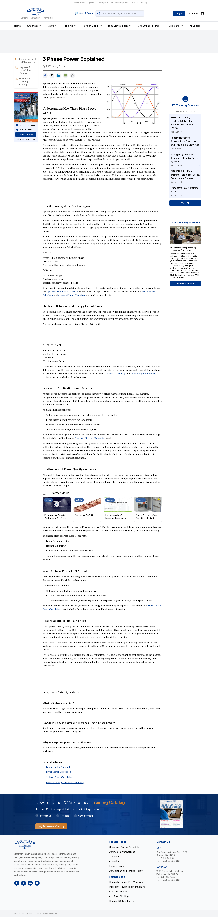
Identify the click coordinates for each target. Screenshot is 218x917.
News (50, 25)
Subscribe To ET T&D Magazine (27, 60)
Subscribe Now (26, 134)
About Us (114, 861)
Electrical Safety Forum (121, 901)
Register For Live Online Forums (25, 70)
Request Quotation (185, 283)
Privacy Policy (116, 866)
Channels (32, 25)
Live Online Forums (148, 25)
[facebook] (45, 75)
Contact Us (115, 856)
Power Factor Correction (58, 771)
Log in (179, 13)
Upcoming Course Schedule (124, 847)
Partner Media (90, 25)
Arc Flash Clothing (139, 2)
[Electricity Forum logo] (35, 12)
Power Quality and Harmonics (90, 438)
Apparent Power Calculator (72, 295)
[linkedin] (58, 75)
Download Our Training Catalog (26, 81)
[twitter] (51, 75)
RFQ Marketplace (118, 25)
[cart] (202, 13)
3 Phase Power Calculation (59, 777)
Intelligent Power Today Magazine (113, 2)
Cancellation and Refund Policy (126, 870)
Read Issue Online (27, 125)
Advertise (194, 25)
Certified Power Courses (122, 851)
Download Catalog (53, 826)
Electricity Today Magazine (82, 2)
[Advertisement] (102, 189)
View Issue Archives (26, 139)
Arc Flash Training (118, 891)
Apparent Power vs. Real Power (62, 291)
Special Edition (26, 129)
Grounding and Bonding (143, 373)
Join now (193, 13)
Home (17, 25)
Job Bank (174, 25)
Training (68, 25)
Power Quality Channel (58, 767)
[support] (65, 75)
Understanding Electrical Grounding (65, 782)
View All (185, 203)
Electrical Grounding (114, 373)
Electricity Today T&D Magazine (126, 882)
